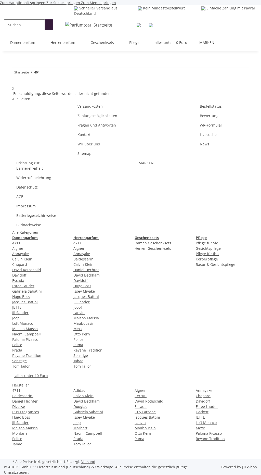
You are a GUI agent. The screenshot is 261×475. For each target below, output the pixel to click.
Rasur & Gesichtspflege (215, 264)
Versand (88, 461)
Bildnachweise (28, 224)
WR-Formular (211, 125)
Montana (20, 433)
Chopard (19, 264)
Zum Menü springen (98, 2)
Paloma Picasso (25, 339)
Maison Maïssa (25, 328)
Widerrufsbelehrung (33, 177)
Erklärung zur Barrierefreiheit (29, 165)
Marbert (80, 428)
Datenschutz (27, 187)
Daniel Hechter (86, 269)
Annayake (20, 253)
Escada (18, 280)
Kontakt (83, 134)
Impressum (26, 206)
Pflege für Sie (207, 243)
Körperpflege (207, 259)
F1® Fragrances (25, 411)
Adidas (79, 390)
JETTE (16, 307)
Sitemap (84, 153)
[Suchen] (49, 24)
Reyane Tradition (26, 355)
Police (17, 344)
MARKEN (206, 42)
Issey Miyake (84, 291)
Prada (17, 350)
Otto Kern (81, 334)
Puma (78, 344)
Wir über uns (88, 144)
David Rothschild (26, 269)
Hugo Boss (21, 296)
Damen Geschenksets (153, 243)
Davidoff (19, 275)
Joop (77, 422)
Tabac (78, 360)
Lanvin (79, 312)
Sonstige (19, 360)
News (204, 144)
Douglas (80, 406)
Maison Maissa (86, 318)
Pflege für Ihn (207, 253)
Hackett (202, 411)
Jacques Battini (25, 301)
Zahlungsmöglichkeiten (97, 115)
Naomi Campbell (26, 334)
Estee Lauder (23, 285)
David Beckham (86, 275)
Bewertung (209, 115)
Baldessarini (84, 259)
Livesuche (208, 134)
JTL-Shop (249, 467)
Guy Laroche (145, 411)
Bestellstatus (211, 106)
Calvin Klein (22, 259)
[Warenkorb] (151, 25)
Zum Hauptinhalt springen (23, 2)
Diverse (18, 406)
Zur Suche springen (63, 2)
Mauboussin (84, 323)
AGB (19, 196)
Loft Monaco (22, 323)
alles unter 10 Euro (31, 375)
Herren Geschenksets (153, 248)
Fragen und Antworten (96, 125)
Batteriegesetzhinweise (36, 215)
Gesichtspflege (208, 248)
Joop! (16, 318)
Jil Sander (20, 312)
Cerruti (141, 395)
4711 (16, 243)
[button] (139, 25)
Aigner (17, 248)
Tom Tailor (21, 366)
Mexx (77, 328)
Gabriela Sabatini (27, 291)
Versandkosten (90, 106)
